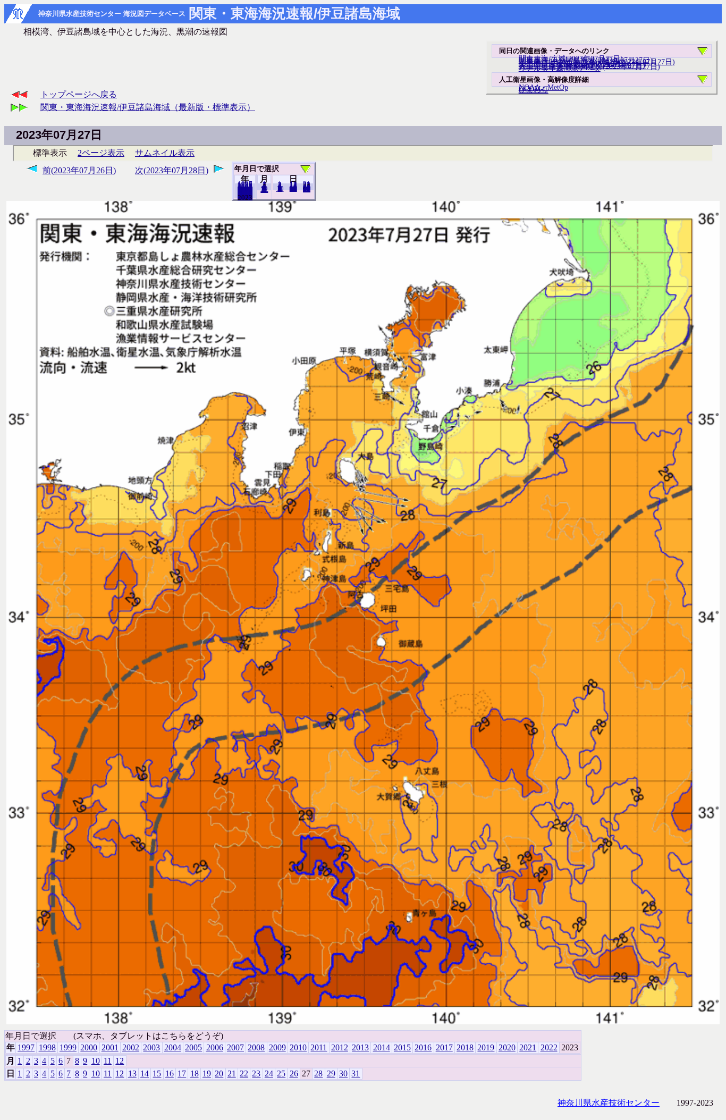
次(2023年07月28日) (171, 170)
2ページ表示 (101, 152)
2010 (298, 1047)
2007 (235, 1047)
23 (256, 1073)
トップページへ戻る (78, 94)
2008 (256, 1047)
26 (294, 1073)
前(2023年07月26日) (79, 170)
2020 (507, 1047)
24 (269, 1073)
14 (144, 1073)
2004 (172, 1047)
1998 (47, 1047)
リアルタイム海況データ (560, 68)
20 (293, 188)
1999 (68, 1047)
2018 (465, 1047)
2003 (151, 1047)
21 (231, 1073)
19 (206, 1073)
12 (264, 189)
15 (157, 1073)
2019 (485, 1047)
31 (306, 189)
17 (182, 1073)
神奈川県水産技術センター (609, 1102)
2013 (360, 1047)
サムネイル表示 (165, 152)
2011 (318, 1047)
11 (108, 1060)
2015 (402, 1047)
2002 (130, 1047)
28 (318, 1073)
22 (244, 1073)
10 (280, 188)
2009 (277, 1047)
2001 (110, 1047)
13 (132, 1073)
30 (343, 1073)
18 (194, 1073)
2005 (193, 1047)
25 (281, 1073)
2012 (339, 1047)
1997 (26, 1047)
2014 (381, 1047)
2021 (527, 1047)
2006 (214, 1047)
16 (169, 1073)
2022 (245, 197)
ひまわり (533, 90)
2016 (423, 1047)
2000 (88, 1047)
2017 (444, 1047)
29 (331, 1073)
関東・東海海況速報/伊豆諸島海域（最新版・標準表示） (147, 107)
